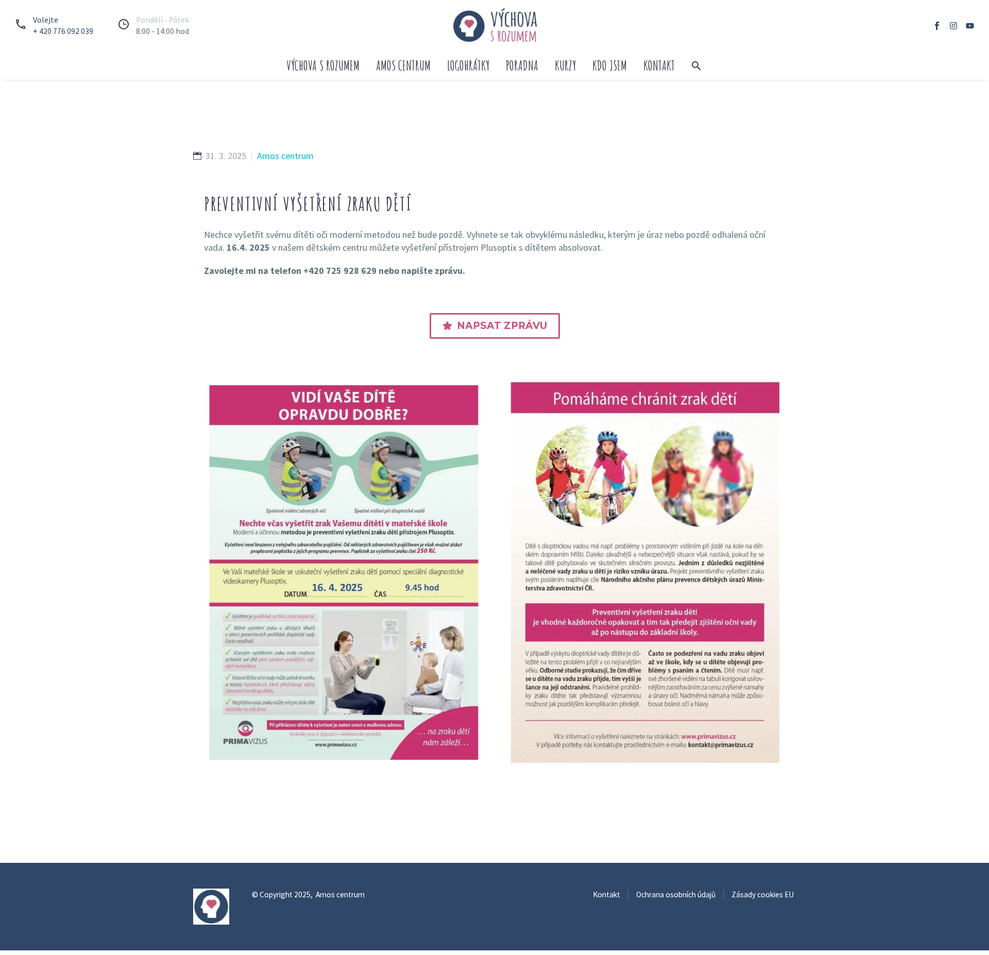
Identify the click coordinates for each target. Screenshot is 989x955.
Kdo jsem (609, 65)
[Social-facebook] (937, 26)
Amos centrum (403, 65)
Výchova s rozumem (323, 65)
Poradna (522, 65)
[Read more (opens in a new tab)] (52, 25)
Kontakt (659, 65)
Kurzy (565, 65)
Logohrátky (468, 65)
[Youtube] (970, 26)
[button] (696, 66)
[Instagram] (953, 26)
